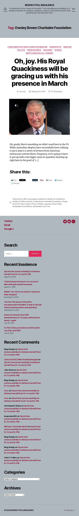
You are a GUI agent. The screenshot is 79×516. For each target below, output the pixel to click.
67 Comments (56, 91)
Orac (24, 91)
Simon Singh (56, 204)
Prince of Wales (37, 204)
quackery (47, 204)
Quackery (47, 50)
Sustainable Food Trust (41, 206)
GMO (25, 199)
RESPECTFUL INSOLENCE (39, 5)
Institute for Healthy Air (46, 199)
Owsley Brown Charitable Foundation (47, 201)
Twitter (8, 221)
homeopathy (32, 199)
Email (7, 224)
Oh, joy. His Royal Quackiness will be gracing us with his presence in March (39, 72)
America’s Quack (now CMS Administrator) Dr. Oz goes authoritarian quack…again (22, 317)
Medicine (67, 47)
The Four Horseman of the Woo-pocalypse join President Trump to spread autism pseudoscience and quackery (22, 305)
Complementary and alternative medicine (27, 47)
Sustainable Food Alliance (22, 206)
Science (58, 50)
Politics (21, 50)
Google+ (9, 228)
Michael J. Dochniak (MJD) (15, 426)
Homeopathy (55, 47)
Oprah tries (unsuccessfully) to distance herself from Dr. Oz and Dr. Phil (22, 352)
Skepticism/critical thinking (39, 53)
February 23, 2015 (38, 91)
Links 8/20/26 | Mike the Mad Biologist (21, 359)
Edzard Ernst (17, 199)
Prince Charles (25, 204)
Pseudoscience (34, 50)
